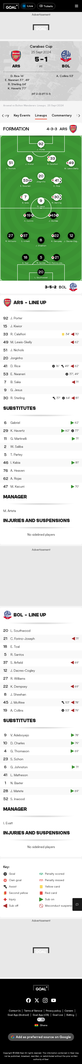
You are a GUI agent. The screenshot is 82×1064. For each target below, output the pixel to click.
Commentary (62, 115)
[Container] (16, 59)
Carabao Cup (41, 46)
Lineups (41, 115)
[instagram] (45, 1001)
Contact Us (14, 1010)
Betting (70, 1015)
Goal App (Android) (18, 1015)
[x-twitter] (37, 1001)
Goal (22, 1053)
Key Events (22, 115)
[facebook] (28, 1001)
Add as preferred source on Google (43, 1037)
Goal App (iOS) (41, 1015)
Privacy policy (53, 1010)
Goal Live (58, 1015)
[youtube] (53, 1001)
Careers (68, 1010)
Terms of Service (33, 1010)
